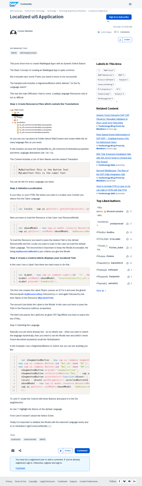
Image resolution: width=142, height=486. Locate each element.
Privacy (9, 481)
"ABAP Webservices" (105, 75)
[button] (120, 39)
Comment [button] (82, 450)
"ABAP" (120, 75)
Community (26, 4)
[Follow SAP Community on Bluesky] (124, 481)
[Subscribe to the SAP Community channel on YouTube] (129, 481)
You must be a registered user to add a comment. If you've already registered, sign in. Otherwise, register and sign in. (48, 461)
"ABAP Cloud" (108, 70)
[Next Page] (116, 101)
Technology (51, 11)
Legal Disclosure (47, 481)
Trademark (62, 481)
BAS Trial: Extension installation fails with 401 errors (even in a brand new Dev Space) (113, 158)
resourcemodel (30, 439)
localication (15, 439)
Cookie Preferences (89, 481)
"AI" (117, 89)
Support (73, 481)
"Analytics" (119, 94)
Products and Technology (35, 11)
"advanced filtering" (105, 85)
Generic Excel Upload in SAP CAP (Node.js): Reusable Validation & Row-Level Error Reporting (112, 119)
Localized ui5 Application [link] (98, 11)
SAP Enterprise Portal (28, 53)
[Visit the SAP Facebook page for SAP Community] (119, 481)
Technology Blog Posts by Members (72, 11)
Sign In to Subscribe (119, 17)
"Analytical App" (103, 94)
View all (100, 290)
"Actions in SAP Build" (106, 80)
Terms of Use (20, 481)
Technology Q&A (106, 165)
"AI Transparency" (104, 89)
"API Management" (105, 99)
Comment (20, 468)
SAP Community (16, 11)
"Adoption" (123, 80)
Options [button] (107, 21)
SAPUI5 (14, 53)
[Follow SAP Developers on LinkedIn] (134, 481)
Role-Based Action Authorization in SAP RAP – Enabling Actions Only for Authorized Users (113, 138)
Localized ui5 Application (37, 16)
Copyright (33, 481)
